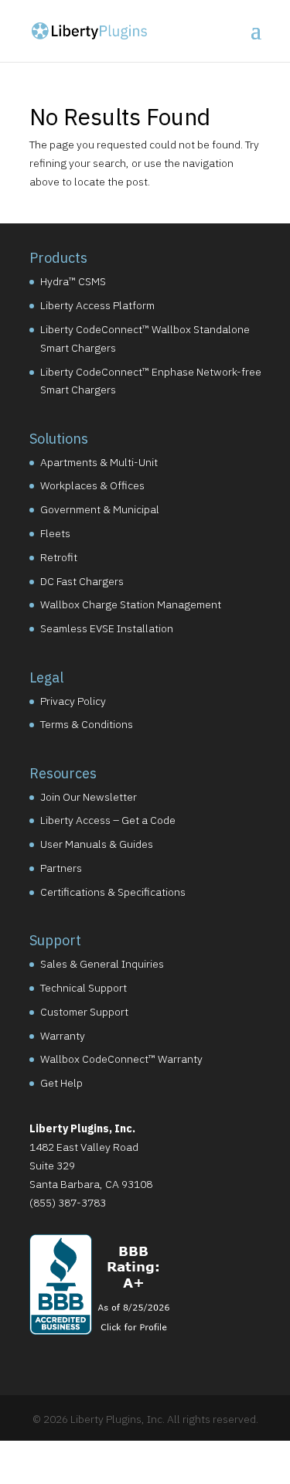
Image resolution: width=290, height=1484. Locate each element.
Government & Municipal (99, 509)
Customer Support (84, 1012)
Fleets (55, 533)
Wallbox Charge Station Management (130, 604)
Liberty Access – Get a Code (108, 820)
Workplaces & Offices (92, 485)
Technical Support (83, 988)
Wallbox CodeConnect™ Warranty (121, 1059)
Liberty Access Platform (97, 305)
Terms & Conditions (86, 724)
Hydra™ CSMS (73, 281)
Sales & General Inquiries (102, 964)
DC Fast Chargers (82, 581)
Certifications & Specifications (113, 892)
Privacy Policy (73, 701)
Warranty (62, 1036)
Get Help (61, 1083)
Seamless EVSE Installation (106, 628)
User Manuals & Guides (96, 844)
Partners (61, 868)
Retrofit (58, 557)
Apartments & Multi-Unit (99, 462)
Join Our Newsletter (88, 797)
